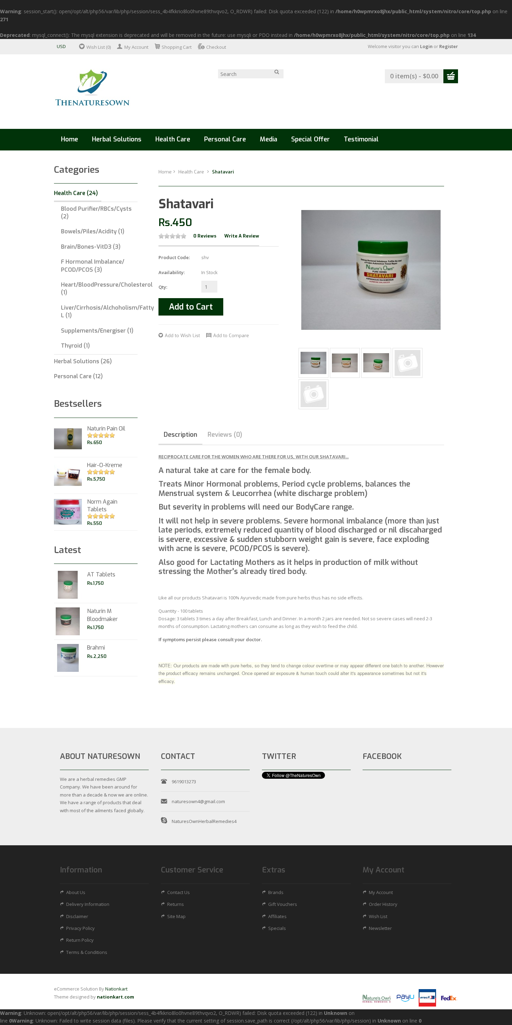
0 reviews (204, 236)
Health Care (191, 172)
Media (268, 139)
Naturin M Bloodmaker (102, 614)
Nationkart (116, 989)
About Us (75, 892)
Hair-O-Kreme (104, 465)
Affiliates (277, 916)
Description (180, 434)
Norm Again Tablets (102, 505)
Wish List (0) (98, 47)
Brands (276, 892)
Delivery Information (87, 904)
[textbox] (251, 73)
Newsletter (380, 928)
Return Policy (80, 940)
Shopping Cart (177, 47)
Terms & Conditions (86, 952)
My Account (136, 47)
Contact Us (178, 892)
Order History (383, 904)
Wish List (378, 916)
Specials (277, 928)
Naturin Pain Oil (106, 428)
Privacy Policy (80, 928)
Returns (175, 904)
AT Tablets (101, 574)
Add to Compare (231, 336)
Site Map (176, 916)
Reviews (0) (225, 434)
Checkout (216, 47)
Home (69, 139)
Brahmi (96, 647)
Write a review (241, 236)
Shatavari (223, 172)
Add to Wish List (182, 336)
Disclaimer (77, 916)
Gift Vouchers (282, 904)
